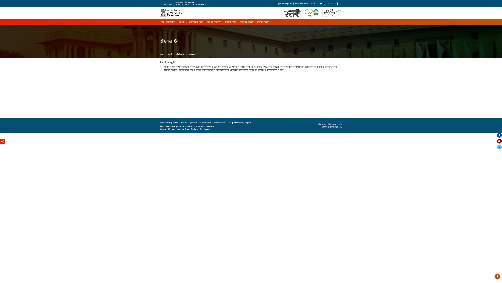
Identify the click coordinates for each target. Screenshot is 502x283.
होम (161, 54)
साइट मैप (248, 123)
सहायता (175, 123)
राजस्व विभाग (200, 126)
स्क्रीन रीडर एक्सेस (301, 4)
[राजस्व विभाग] (173, 12)
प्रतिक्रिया (193, 123)
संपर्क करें (184, 123)
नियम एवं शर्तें (238, 123)
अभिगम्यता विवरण (219, 123)
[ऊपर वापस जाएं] (497, 276)
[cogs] (2, 141)
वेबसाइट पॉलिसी (165, 123)
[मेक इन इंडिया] (292, 13)
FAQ (230, 123)
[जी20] (312, 13)
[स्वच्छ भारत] (333, 13)
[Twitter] (499, 147)
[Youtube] (499, 141)
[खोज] (340, 3)
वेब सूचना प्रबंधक (205, 123)
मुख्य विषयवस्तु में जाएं (285, 4)
